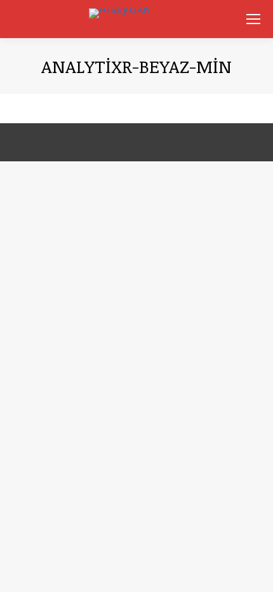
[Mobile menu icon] (253, 19)
